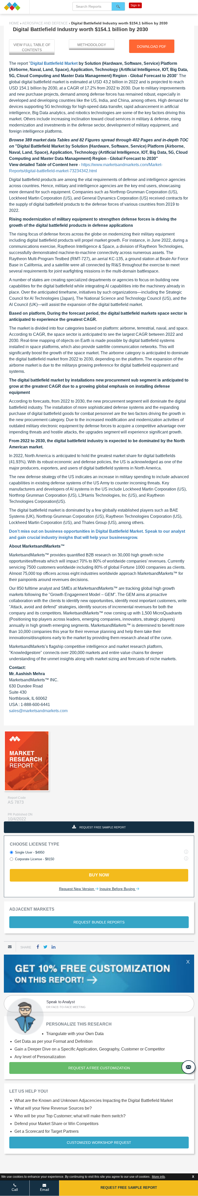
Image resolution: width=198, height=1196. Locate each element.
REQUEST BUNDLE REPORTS (99, 922)
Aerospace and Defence (45, 23)
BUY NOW (99, 875)
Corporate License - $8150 (34, 859)
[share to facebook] (38, 946)
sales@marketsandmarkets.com (38, 711)
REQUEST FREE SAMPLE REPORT (102, 827)
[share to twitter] (45, 946)
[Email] (10, 946)
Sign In (135, 5)
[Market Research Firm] (15, 6)
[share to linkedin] (53, 946)
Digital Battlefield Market (54, 63)
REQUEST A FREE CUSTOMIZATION (99, 1068)
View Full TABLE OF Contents (32, 47)
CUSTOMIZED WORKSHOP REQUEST (99, 1142)
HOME (14, 23)
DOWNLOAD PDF (151, 46)
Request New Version (77, 889)
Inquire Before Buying (118, 889)
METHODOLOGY (91, 45)
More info (158, 1177)
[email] (188, 1067)
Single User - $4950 (29, 852)
